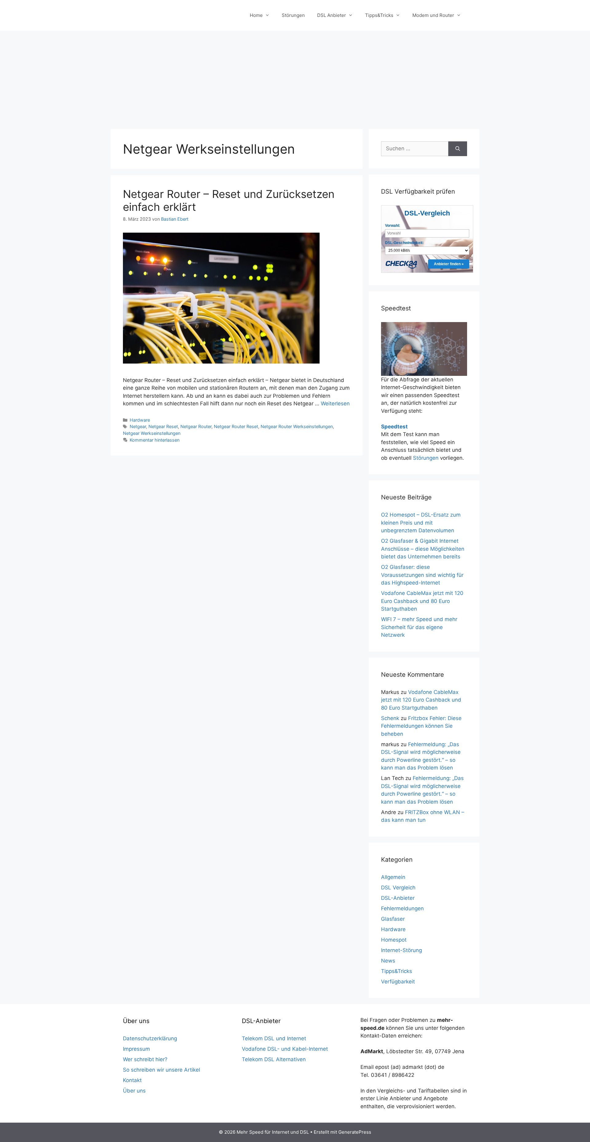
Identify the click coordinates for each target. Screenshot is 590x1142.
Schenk (390, 718)
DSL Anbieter (331, 15)
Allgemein (393, 877)
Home (256, 15)
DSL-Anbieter (398, 898)
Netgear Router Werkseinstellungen (297, 426)
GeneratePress (354, 1132)
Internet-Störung (401, 950)
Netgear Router (195, 426)
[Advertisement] (295, 77)
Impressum (136, 1049)
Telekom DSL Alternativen (274, 1059)
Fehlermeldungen (402, 908)
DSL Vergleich (398, 887)
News (388, 961)
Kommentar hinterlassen (154, 440)
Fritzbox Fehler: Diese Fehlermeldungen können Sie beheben (421, 726)
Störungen (293, 15)
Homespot (394, 940)
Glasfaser (393, 919)
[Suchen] (457, 148)
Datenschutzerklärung (150, 1038)
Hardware (140, 420)
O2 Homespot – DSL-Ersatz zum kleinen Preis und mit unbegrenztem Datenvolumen (421, 523)
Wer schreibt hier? (145, 1059)
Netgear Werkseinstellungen (151, 433)
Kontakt (132, 1080)
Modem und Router (433, 15)
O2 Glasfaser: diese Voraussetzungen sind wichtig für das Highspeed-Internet (422, 575)
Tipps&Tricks (379, 15)
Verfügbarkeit (398, 982)
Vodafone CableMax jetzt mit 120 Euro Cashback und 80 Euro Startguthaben (422, 601)
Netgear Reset (163, 426)
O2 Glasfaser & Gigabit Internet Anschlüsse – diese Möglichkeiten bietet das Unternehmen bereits (422, 549)
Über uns (134, 1091)
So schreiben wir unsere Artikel (161, 1070)
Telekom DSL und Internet (274, 1038)
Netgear (138, 426)
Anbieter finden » (449, 264)
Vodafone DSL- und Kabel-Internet (285, 1049)
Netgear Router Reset (236, 426)
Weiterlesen (335, 403)
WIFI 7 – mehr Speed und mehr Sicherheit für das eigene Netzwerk (419, 627)
